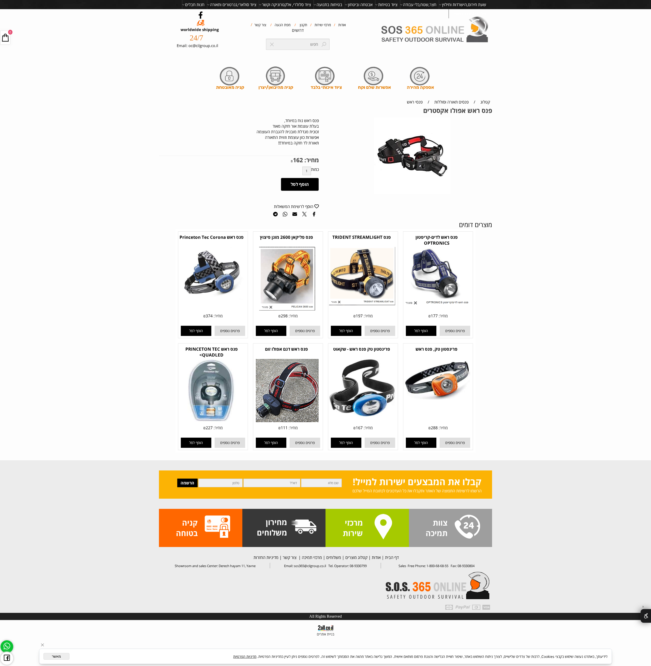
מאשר (56, 656)
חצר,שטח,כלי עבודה (419, 4)
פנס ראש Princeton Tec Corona (212, 237)
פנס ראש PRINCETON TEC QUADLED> (211, 352)
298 (284, 316)
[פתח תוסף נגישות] (646, 616)
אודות (341, 24)
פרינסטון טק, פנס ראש (436, 349)
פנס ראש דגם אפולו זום (286, 349)
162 (298, 160)
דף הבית (391, 557)
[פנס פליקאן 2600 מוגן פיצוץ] (287, 309)
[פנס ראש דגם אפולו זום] (287, 421)
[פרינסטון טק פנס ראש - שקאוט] (362, 415)
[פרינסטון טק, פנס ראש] (437, 398)
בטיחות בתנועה (329, 4)
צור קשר (259, 24)
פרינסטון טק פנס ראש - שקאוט (361, 349)
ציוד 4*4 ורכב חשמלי (469, 14)
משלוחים (333, 557)
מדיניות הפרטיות (244, 656)
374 (209, 316)
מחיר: (311, 160)
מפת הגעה (282, 24)
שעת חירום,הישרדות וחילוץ (464, 4)
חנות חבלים (194, 4)
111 (284, 428)
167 (359, 428)
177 (434, 316)
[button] (421, 331)
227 (209, 428)
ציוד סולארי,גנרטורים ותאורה (233, 4)
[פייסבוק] (7, 658)
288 (434, 428)
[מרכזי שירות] (383, 527)
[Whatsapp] (7, 646)
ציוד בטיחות (387, 4)
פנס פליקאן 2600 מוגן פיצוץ (286, 237)
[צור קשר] (467, 527)
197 (359, 316)
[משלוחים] (303, 527)
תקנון (303, 24)
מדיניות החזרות (265, 557)
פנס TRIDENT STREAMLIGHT (361, 237)
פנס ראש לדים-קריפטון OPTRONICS (437, 240)
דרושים (298, 30)
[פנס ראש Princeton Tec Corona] (212, 298)
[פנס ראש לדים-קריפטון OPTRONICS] (437, 304)
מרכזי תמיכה (311, 557)
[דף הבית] (435, 30)
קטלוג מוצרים (355, 557)
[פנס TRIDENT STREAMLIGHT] (362, 303)
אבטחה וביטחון (360, 4)
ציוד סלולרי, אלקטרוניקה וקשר (286, 4)
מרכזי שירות (322, 24)
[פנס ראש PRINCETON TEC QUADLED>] (212, 421)
